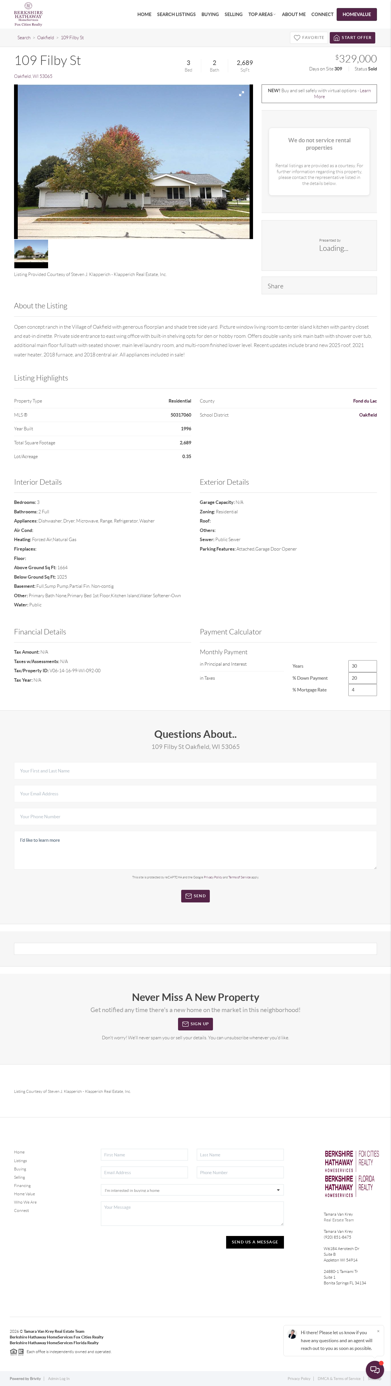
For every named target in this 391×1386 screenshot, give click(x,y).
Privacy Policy (213, 877)
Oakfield (45, 37)
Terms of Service (239, 877)
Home (19, 1152)
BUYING (210, 14)
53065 (46, 76)
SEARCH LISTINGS (176, 14)
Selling (19, 1177)
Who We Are (25, 1202)
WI (36, 76)
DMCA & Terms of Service (339, 1379)
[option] (134, 161)
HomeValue (357, 14)
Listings (20, 1160)
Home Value (24, 1194)
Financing (22, 1185)
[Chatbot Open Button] (375, 1370)
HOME (144, 14)
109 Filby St (72, 37)
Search (24, 37)
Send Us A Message (255, 1242)
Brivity (35, 1379)
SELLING (234, 14)
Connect (21, 1210)
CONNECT (322, 14)
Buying (20, 1169)
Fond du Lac (365, 400)
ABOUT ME (294, 14)
